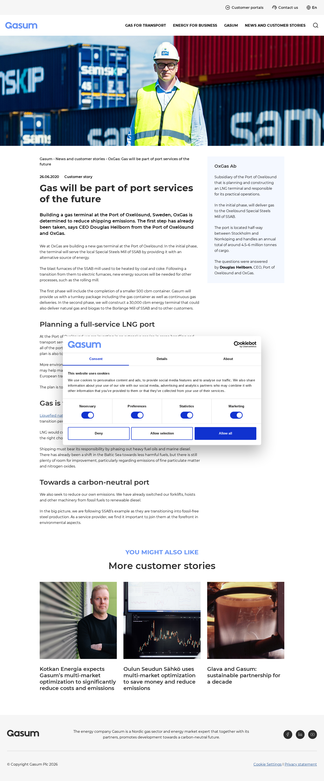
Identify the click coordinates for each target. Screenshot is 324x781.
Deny (99, 433)
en (314, 8)
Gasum (46, 159)
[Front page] (21, 25)
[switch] (137, 415)
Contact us (288, 8)
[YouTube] (312, 734)
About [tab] (228, 359)
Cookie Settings (267, 764)
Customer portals (247, 8)
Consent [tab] (95, 359)
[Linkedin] (300, 734)
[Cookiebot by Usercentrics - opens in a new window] (237, 344)
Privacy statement (301, 764)
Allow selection (162, 433)
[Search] (316, 25)
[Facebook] (287, 734)
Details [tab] (162, 359)
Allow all (225, 433)
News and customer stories (275, 25)
